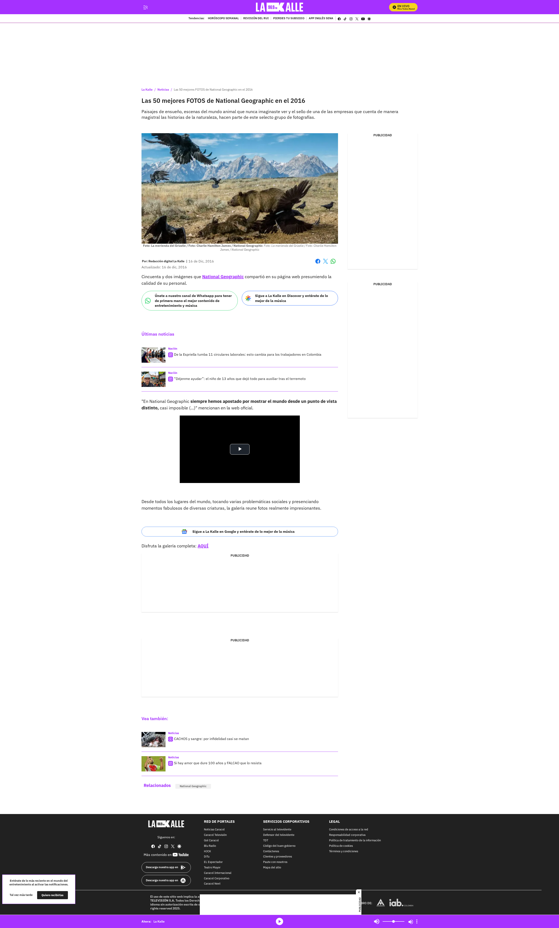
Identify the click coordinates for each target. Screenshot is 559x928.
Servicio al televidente (277, 829)
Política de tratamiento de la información (355, 840)
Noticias (163, 89)
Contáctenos (271, 851)
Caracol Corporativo (216, 878)
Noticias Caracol (214, 829)
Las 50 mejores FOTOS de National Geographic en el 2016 (213, 89)
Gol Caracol (211, 840)
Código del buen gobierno (279, 846)
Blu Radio (210, 846)
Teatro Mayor (212, 867)
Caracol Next (212, 884)
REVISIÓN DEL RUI (256, 18)
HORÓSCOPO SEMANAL (223, 18)
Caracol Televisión (215, 835)
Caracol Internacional (217, 873)
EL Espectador (213, 862)
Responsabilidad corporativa (347, 835)
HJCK (207, 851)
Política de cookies (341, 846)
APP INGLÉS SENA (321, 18)
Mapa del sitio (272, 867)
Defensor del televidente (278, 835)
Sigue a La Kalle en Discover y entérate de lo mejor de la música (291, 298)
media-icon (279, 921)
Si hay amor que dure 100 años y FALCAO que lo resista (218, 763)
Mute (376, 921)
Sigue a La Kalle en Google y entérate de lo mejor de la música (243, 531)
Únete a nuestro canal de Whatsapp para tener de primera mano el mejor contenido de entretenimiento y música (193, 300)
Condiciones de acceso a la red (348, 829)
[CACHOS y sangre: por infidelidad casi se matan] (153, 739)
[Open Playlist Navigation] (417, 921)
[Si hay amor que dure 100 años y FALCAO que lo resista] (153, 763)
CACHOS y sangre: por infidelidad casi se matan (211, 739)
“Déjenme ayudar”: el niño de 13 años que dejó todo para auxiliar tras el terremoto (240, 378)
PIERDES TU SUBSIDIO (288, 18)
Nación (172, 348)
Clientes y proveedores (277, 857)
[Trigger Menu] (145, 7)
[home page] (279, 7)
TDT (265, 840)
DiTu (206, 857)
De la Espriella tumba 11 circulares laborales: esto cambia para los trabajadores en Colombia (247, 354)
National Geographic (223, 276)
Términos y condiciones (343, 851)
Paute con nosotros (275, 862)
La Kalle (147, 89)
